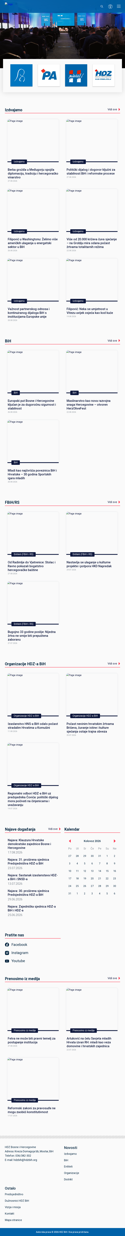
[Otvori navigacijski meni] (118, 6)
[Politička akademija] (49, 76)
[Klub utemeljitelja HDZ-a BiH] (103, 76)
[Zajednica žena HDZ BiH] (21, 76)
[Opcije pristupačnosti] (110, 6)
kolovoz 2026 (92, 841)
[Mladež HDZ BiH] (76, 76)
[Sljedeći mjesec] (114, 841)
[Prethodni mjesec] (69, 841)
